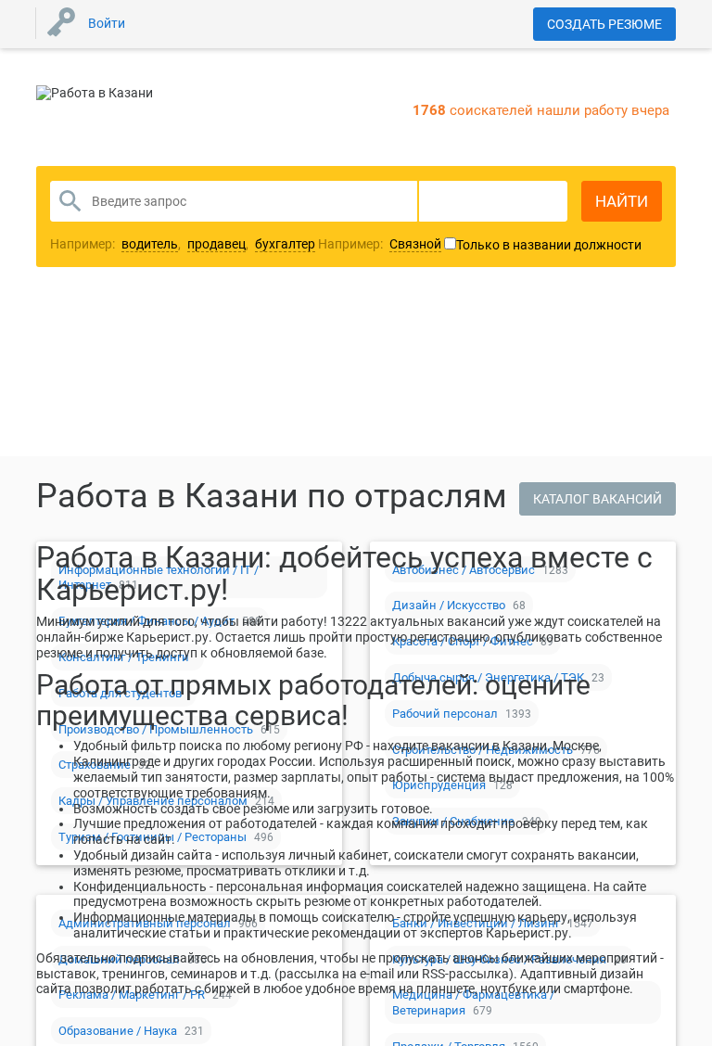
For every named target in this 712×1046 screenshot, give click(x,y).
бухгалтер (285, 243)
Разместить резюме (217, 337)
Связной (415, 243)
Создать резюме (604, 24)
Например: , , (182, 243)
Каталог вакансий (597, 498)
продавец (216, 243)
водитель (149, 243)
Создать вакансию (501, 337)
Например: (379, 243)
